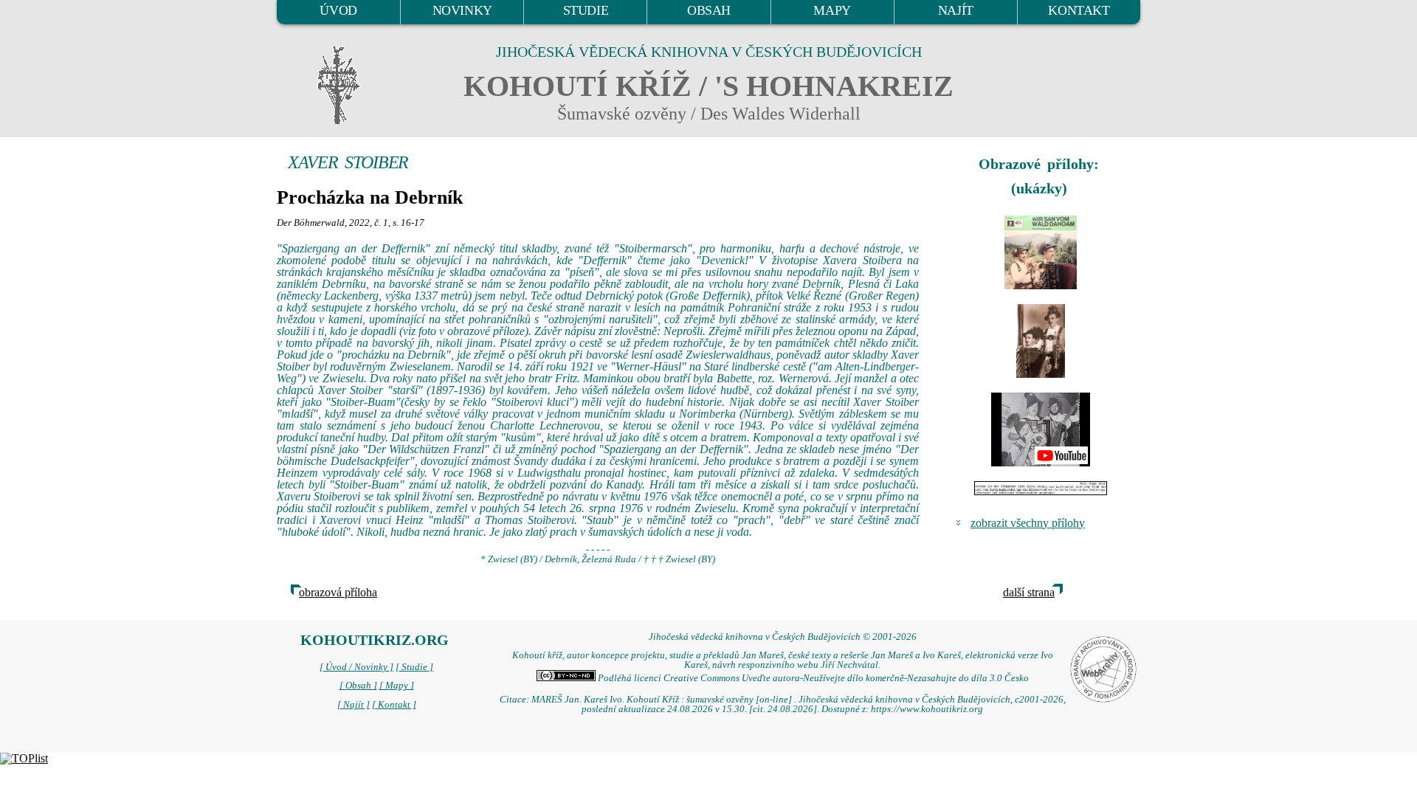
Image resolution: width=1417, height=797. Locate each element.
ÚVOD (338, 10)
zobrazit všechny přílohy (1027, 523)
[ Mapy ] (396, 685)
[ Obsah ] (358, 685)
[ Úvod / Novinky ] (356, 667)
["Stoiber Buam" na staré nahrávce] (1040, 429)
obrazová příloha (338, 592)
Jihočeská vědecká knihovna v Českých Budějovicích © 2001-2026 (783, 637)
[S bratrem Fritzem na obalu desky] (1040, 252)
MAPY (831, 10)
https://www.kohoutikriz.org (927, 709)
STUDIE (586, 10)
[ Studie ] (414, 667)
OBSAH (709, 10)
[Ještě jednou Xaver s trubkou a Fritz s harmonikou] (1040, 341)
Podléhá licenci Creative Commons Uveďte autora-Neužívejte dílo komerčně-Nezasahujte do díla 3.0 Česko (812, 678)
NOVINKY (462, 10)
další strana (1029, 592)
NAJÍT (955, 10)
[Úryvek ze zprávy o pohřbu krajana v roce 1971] (1040, 488)
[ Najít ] (353, 705)
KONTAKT (1078, 10)
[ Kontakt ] (394, 705)
